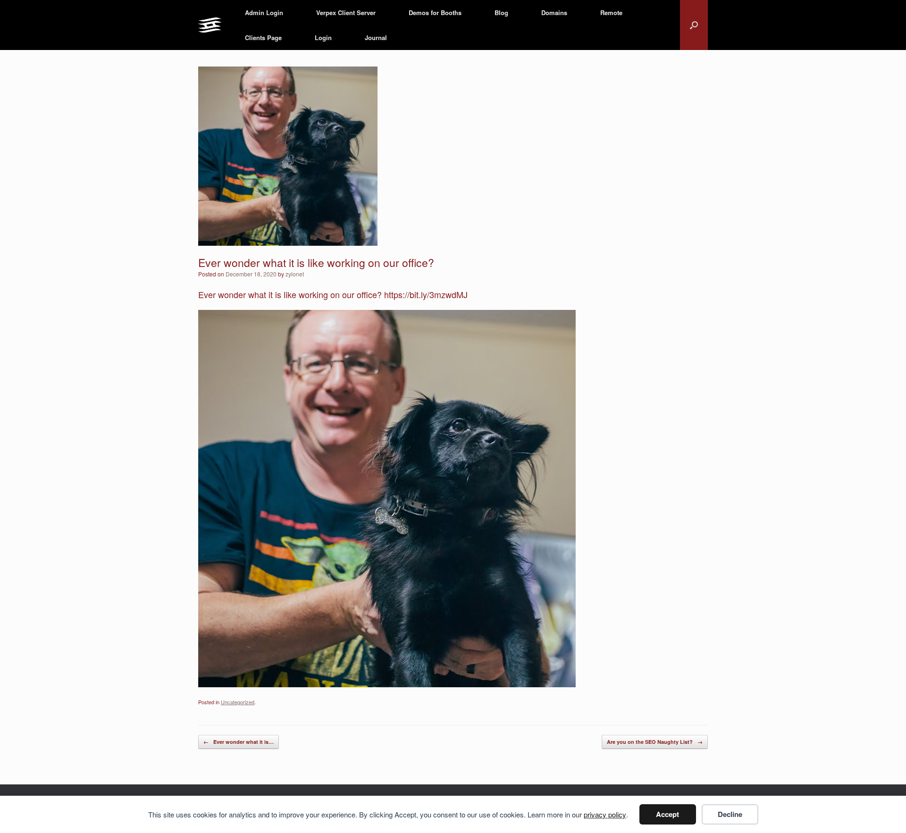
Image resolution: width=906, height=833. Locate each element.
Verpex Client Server (346, 12)
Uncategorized (237, 702)
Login (323, 37)
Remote (611, 12)
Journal (376, 37)
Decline (730, 814)
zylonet (294, 274)
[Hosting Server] (209, 25)
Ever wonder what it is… (238, 741)
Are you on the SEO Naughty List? (655, 741)
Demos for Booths (435, 12)
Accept (667, 814)
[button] (694, 25)
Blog (501, 12)
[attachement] (387, 683)
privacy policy (605, 814)
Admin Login (264, 12)
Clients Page (263, 37)
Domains (554, 12)
